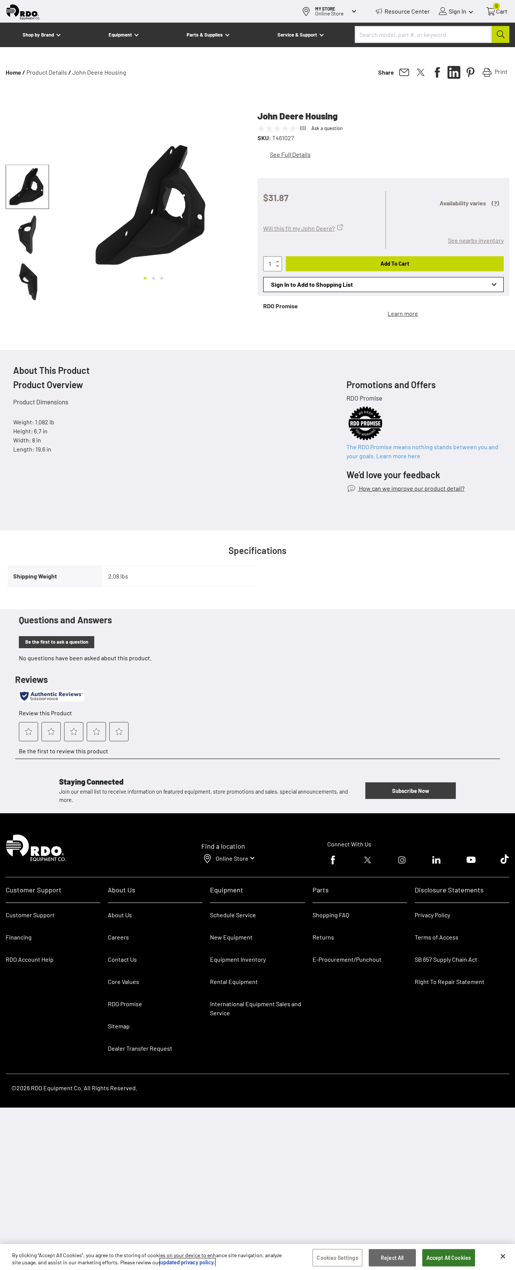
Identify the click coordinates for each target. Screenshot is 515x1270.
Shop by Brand (38, 35)
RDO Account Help (30, 959)
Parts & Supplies (205, 35)
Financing (19, 937)
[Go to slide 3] (161, 278)
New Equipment (231, 937)
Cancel (34, 1223)
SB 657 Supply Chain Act (446, 959)
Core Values (123, 981)
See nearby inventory (476, 240)
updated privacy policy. (187, 1262)
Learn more (403, 313)
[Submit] (500, 34)
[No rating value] (279, 128)
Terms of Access (436, 937)
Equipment (120, 35)
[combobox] (432, 34)
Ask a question (327, 128)
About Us (120, 914)
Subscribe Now (410, 790)
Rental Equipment (234, 981)
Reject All (392, 1258)
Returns (323, 937)
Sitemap (119, 1026)
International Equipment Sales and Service (255, 1008)
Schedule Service (233, 914)
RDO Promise (125, 1003)
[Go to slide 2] (153, 278)
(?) (495, 203)
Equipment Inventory (238, 959)
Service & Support (297, 35)
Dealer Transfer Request (140, 1048)
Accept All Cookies (448, 1258)
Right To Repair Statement (449, 981)
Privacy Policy (432, 914)
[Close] (503, 1256)
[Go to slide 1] (145, 278)
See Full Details (290, 154)
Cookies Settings (337, 1258)
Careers (118, 937)
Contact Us (122, 959)
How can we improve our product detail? (411, 488)
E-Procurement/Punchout (347, 959)
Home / (15, 72)
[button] (27, 187)
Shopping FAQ (331, 914)
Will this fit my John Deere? (299, 228)
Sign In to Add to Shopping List (312, 284)
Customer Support (30, 914)
